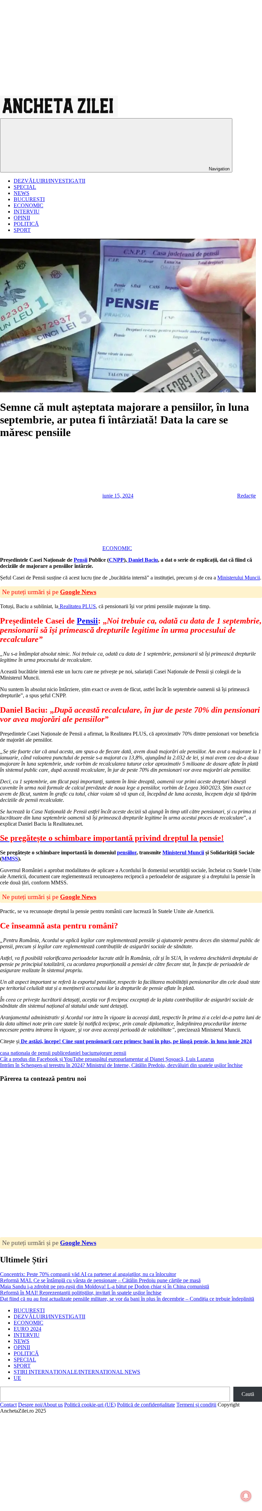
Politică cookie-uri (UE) (90, 1405)
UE (17, 1378)
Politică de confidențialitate (146, 1405)
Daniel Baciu (142, 560)
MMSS (10, 859)
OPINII (22, 218)
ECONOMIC (28, 205)
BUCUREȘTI (29, 199)
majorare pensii (109, 1053)
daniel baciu (80, 1053)
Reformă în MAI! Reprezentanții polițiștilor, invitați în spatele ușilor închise (80, 1293)
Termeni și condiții (196, 1405)
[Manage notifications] (246, 1496)
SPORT (22, 230)
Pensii (80, 560)
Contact (8, 1405)
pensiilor (126, 852)
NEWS (21, 193)
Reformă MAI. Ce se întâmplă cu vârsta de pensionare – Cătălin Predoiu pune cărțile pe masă (100, 1280)
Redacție (246, 496)
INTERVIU (27, 211)
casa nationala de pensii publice (34, 1053)
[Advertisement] (131, 48)
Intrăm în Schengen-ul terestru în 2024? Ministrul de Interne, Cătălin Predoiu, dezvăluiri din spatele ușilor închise (121, 1065)
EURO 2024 (27, 1329)
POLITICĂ (26, 224)
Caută (248, 1394)
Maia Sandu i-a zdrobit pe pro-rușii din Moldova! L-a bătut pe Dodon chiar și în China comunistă (104, 1286)
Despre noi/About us (40, 1405)
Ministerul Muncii (183, 852)
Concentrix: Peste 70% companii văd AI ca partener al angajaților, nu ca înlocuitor (88, 1274)
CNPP (116, 560)
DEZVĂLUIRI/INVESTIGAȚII (49, 181)
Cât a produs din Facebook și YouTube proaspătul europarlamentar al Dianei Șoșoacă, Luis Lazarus (107, 1059)
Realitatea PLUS (77, 606)
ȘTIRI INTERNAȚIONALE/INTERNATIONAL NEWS (77, 1372)
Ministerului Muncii (238, 577)
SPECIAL (25, 187)
